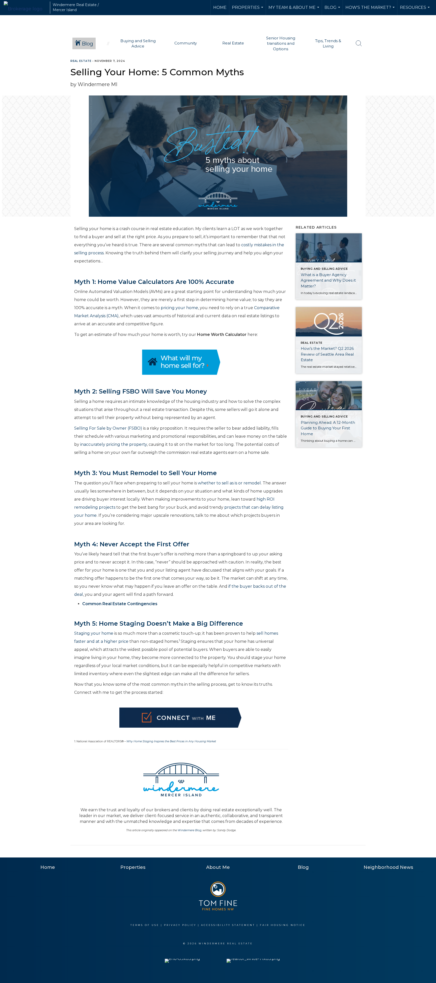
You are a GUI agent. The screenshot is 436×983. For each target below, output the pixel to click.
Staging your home (93, 633)
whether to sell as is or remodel (229, 483)
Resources (415, 10)
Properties (248, 10)
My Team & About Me (294, 10)
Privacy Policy (180, 925)
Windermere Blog (189, 830)
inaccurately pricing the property (113, 444)
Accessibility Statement (228, 925)
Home (220, 7)
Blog (332, 10)
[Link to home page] (25, 7)
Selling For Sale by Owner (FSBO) (108, 428)
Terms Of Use (144, 925)
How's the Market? (370, 10)
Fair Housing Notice (283, 925)
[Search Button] (359, 43)
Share (428, 70)
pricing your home (179, 307)
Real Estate (80, 61)
